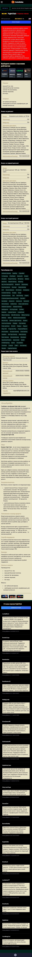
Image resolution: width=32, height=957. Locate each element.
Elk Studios (18, 290)
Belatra (27, 279)
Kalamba (4, 312)
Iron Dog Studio (13, 309)
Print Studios (5, 331)
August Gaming (12, 279)
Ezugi (19, 292)
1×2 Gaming (5, 276)
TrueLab (11, 345)
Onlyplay (15, 323)
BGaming (20, 281)
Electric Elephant (10, 290)
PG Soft (13, 326)
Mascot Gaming (5, 315)
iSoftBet (21, 309)
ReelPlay (15, 273)
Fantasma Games (6, 295)
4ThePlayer (12, 276)
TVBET (16, 345)
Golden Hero (14, 304)
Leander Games (12, 312)
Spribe (22, 340)
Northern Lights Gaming (15, 320)
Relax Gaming (22, 334)
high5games (5, 309)
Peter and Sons (5, 326)
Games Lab (19, 301)
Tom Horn (4, 345)
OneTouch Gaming (6, 323)
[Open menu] (1, 2)
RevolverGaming (15, 337)
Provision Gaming (14, 331)
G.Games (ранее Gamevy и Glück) (10, 298)
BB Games (20, 279)
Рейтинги (5, 8)
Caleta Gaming (22, 287)
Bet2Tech (4, 281)
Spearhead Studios (6, 340)
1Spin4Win (21, 273)
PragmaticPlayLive (22, 328)
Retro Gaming (5, 337)
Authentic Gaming (6, 273)
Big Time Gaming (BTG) (7, 284)
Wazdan (4, 348)
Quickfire (4, 334)
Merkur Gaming (25, 315)
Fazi (14, 295)
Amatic (26, 276)
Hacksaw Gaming (17, 306)
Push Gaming (24, 331)
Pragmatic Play (12, 328)
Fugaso (26, 295)
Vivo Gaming (23, 345)
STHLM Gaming (5, 342)
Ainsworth (19, 276)
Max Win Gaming (15, 315)
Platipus (19, 326)
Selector (12, 74)
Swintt (13, 342)
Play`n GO (4, 328)
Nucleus (25, 320)
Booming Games (6, 287)
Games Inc (11, 301)
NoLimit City (5, 320)
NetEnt (9, 317)
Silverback (23, 337)
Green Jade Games (23, 304)
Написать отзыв (16, 607)
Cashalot (4, 74)
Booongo (14, 287)
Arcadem (4, 279)
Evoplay (14, 292)
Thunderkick (20, 342)
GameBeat (4, 301)
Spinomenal (16, 340)
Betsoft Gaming (12, 281)
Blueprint (17, 284)
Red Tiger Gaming (12, 334)
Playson (25, 326)
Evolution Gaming (6, 292)
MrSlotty (4, 317)
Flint (26, 74)
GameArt (22, 298)
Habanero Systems (6, 306)
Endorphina (26, 290)
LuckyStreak (21, 312)
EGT (3, 290)
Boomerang (25, 284)
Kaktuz (19, 74)
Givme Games (5, 304)
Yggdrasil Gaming (12, 348)
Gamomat (26, 301)
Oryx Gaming (22, 323)
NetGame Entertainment (19, 317)
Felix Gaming (20, 295)
